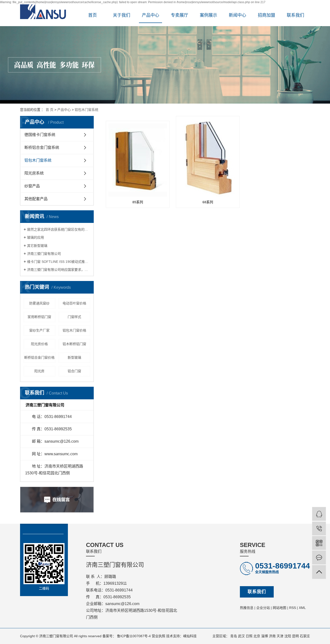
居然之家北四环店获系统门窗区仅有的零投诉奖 (58, 229)
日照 (249, 636)
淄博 (264, 636)
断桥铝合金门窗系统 (41, 147)
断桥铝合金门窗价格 (39, 357)
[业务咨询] (319, 514)
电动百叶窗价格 (74, 303)
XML (302, 608)
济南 (272, 636)
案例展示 (208, 15)
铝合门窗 (74, 371)
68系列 (207, 202)
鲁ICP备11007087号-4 (134, 636)
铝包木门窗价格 (74, 330)
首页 (92, 15)
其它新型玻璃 (37, 246)
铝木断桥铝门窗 (74, 344)
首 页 (49, 110)
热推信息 (246, 608)
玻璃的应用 (35, 237)
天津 (280, 636)
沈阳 (287, 636)
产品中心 (150, 15)
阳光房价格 (39, 344)
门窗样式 (74, 317)
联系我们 (295, 15)
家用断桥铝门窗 (39, 317)
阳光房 (39, 371)
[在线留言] (319, 557)
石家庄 (305, 636)
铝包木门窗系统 (86, 110)
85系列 (137, 202)
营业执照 (158, 636)
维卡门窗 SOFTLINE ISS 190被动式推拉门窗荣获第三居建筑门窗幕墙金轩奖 (58, 262)
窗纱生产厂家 (39, 330)
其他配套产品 (36, 199)
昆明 (295, 636)
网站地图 (279, 608)
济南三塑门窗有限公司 (44, 254)
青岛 (233, 636)
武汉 (241, 636)
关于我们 (121, 15)
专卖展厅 (179, 15)
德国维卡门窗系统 (39, 135)
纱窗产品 (32, 186)
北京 (256, 636)
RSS (292, 608)
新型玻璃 (74, 357)
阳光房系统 (34, 173)
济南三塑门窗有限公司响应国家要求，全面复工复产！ (58, 270)
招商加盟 (266, 15)
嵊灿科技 (190, 636)
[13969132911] (319, 528)
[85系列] (137, 160)
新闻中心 (237, 15)
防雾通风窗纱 (39, 303)
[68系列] (208, 158)
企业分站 (263, 608)
